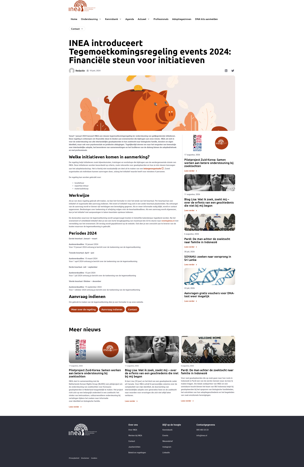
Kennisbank (111, 19)
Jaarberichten (134, 447)
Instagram (166, 447)
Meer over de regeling (83, 309)
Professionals (161, 19)
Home (74, 19)
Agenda (129, 19)
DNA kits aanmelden (206, 19)
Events (165, 435)
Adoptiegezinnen (181, 19)
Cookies (94, 458)
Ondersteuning (89, 19)
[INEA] (82, 5)
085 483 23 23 (202, 430)
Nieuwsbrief (167, 441)
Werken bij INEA (135, 435)
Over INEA (132, 430)
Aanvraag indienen (111, 309)
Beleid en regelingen (137, 452)
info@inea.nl (201, 435)
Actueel (142, 19)
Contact (75, 28)
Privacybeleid (74, 458)
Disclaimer (85, 458)
